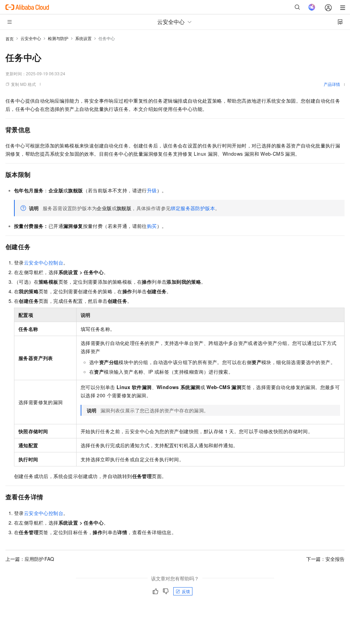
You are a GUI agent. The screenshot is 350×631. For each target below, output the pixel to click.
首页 (9, 38)
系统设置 (83, 38)
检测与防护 (58, 38)
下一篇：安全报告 (325, 558)
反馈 (186, 591)
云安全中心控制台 (43, 262)
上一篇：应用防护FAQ (29, 558)
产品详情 (332, 84)
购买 (152, 225)
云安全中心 (31, 38)
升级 (152, 190)
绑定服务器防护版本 (193, 208)
